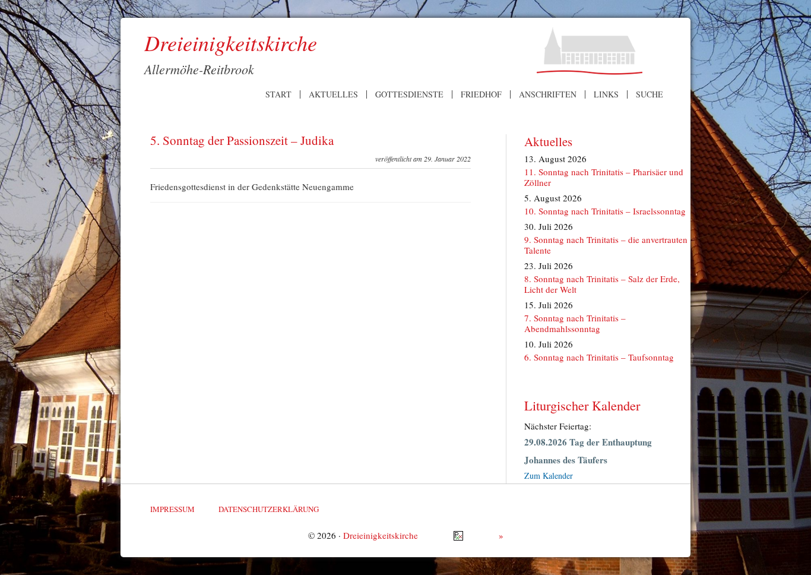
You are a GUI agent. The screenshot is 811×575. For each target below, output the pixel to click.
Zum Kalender (548, 475)
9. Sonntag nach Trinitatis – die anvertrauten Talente (606, 244)
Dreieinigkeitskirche (380, 535)
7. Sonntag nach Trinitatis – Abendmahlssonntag (575, 323)
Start (278, 94)
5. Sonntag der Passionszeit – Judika (242, 140)
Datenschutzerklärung (268, 509)
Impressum (172, 509)
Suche (649, 94)
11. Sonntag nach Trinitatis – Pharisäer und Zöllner (603, 177)
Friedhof (481, 94)
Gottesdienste (409, 94)
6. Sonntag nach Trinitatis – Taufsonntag (599, 357)
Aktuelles (333, 94)
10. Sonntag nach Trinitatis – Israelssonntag (605, 211)
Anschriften (547, 94)
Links (606, 94)
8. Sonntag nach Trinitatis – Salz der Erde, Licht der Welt (602, 284)
